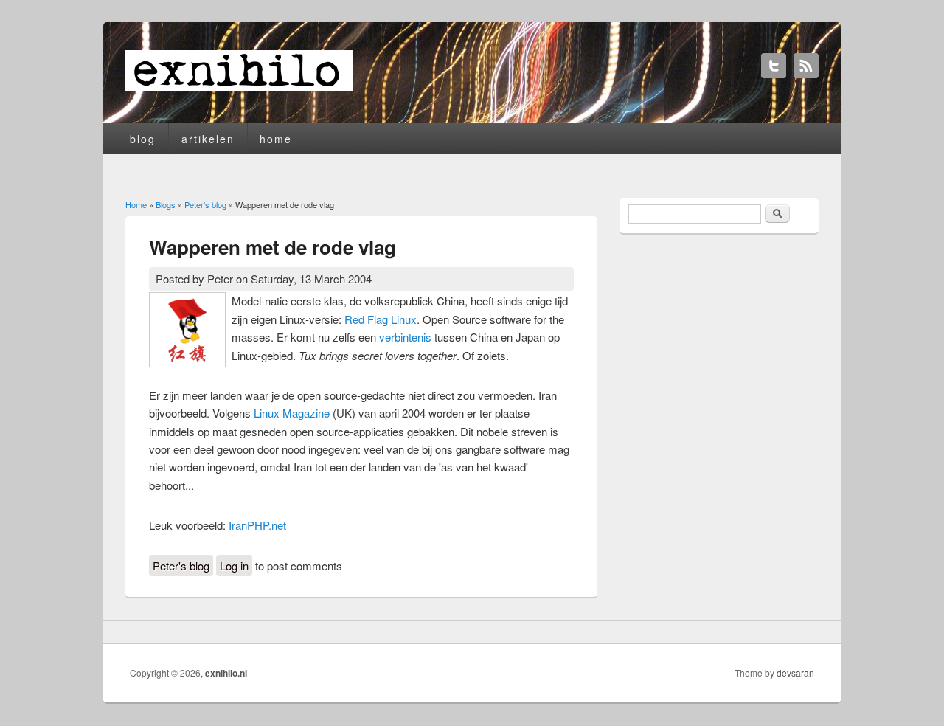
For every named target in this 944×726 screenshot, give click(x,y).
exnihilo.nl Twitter (773, 65)
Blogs (166, 204)
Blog (143, 138)
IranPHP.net (257, 525)
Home (276, 138)
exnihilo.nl (226, 673)
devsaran (795, 672)
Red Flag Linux (380, 319)
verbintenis (405, 337)
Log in (234, 565)
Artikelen (208, 138)
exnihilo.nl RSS (806, 65)
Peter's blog (205, 204)
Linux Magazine (292, 413)
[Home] (239, 86)
